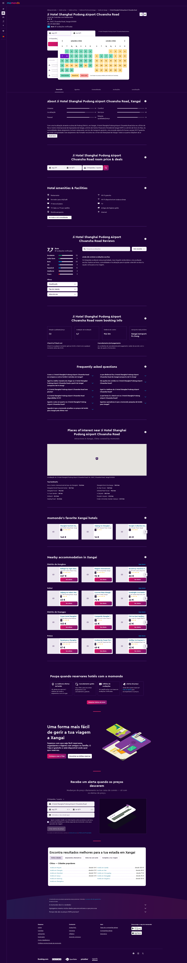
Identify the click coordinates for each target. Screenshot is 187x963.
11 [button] (81, 56)
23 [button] (71, 65)
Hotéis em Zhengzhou (57, 881)
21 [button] (62, 65)
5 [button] (85, 51)
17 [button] (76, 61)
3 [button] (76, 51)
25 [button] (81, 65)
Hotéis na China (73, 10)
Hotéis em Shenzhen (56, 873)
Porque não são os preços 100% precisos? (64, 912)
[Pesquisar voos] (3, 9)
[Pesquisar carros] (3, 17)
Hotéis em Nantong (56, 878)
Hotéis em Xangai (102, 10)
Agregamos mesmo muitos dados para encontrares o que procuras (73, 908)
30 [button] (72, 70)
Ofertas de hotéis (51, 10)
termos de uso (73, 832)
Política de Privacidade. (85, 832)
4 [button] (124, 51)
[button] (3, 3)
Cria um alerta (127, 689)
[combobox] (72, 804)
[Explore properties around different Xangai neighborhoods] (145, 557)
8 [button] (110, 56)
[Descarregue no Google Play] (136, 928)
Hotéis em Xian (102, 870)
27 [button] (90, 65)
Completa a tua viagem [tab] (110, 858)
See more (142, 564)
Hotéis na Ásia (62, 10)
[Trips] (3, 31)
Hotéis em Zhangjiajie (104, 876)
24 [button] (76, 65)
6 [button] (90, 51)
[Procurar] (3, 13)
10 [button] (76, 56)
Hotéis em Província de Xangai (87, 10)
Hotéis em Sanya (55, 876)
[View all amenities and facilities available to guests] (145, 188)
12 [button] (85, 56)
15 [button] (67, 61)
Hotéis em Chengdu (56, 870)
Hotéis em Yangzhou (103, 878)
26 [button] (85, 65)
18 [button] (81, 61)
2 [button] (71, 51)
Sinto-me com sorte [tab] (91, 858)
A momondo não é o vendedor (60, 905)
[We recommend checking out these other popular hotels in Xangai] (145, 518)
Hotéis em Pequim (55, 867)
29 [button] (67, 70)
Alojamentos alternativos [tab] (73, 858)
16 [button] (71, 61)
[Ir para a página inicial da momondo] (13, 3)
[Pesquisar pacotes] (3, 21)
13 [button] (90, 56)
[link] (69, 580)
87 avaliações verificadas (63, 26)
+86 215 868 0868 (53, 24)
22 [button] (67, 65)
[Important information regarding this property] (145, 318)
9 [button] (71, 56)
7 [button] (62, 56)
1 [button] (110, 51)
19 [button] (85, 61)
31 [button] (120, 70)
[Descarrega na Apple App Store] (136, 933)
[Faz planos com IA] (3, 25)
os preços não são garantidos (93, 899)
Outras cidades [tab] (56, 858)
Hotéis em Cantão (102, 867)
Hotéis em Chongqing (104, 873)
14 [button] (62, 61)
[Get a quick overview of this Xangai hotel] (145, 101)
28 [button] (62, 70)
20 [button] (90, 61)
